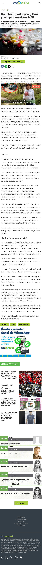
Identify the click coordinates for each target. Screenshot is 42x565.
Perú (13, 325)
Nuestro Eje (4, 10)
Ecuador (4, 325)
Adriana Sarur (14, 440)
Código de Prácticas (21, 523)
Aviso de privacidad (7, 536)
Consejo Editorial (21, 519)
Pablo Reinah (13, 449)
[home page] (20, 3)
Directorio (21, 517)
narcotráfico (23, 325)
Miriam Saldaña (14, 463)
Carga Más (21, 503)
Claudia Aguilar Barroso (14, 490)
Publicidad (21, 521)
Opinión (11, 437)
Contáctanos (21, 526)
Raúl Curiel (13, 476)
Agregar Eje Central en (12, 61)
